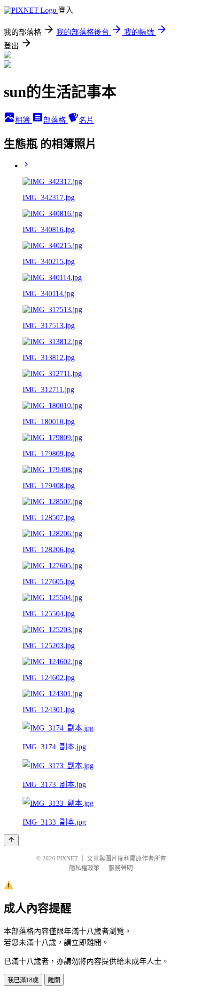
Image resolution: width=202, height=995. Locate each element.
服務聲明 (121, 867)
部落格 (55, 120)
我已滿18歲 (23, 980)
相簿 (23, 120)
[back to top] (11, 840)
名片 (86, 120)
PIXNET (67, 858)
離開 (54, 980)
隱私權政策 (84, 867)
